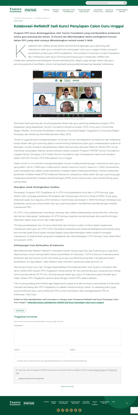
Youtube (71, 410)
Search (127, 403)
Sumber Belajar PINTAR (122, 10)
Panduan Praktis (55, 10)
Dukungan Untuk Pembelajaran (68, 10)
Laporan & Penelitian (109, 10)
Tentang (46, 10)
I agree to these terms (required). (31, 378)
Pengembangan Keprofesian (84, 10)
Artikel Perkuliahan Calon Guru (23, 18)
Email (72, 350)
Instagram (58, 410)
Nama (17, 350)
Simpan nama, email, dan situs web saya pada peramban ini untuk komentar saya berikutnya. (52, 361)
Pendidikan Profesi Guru (98, 10)
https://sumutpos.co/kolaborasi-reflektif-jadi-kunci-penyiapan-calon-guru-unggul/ (65, 302)
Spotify (79, 410)
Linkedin (75, 410)
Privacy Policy (99, 370)
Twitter (62, 410)
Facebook (66, 410)
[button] (125, 3)
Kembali (20, 310)
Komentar (18, 326)
